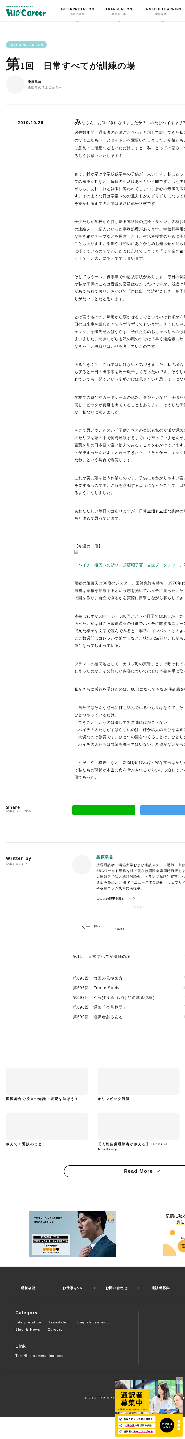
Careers (55, 1329)
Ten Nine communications (39, 1356)
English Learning (93, 1322)
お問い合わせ (117, 1288)
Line (103, 810)
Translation (59, 1322)
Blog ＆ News (27, 1329)
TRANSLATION (119, 11)
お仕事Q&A (72, 1288)
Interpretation (28, 1322)
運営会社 (28, 1288)
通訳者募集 (161, 1288)
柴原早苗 (34, 81)
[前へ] (86, 926)
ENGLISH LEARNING (163, 11)
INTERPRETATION (77, 11)
